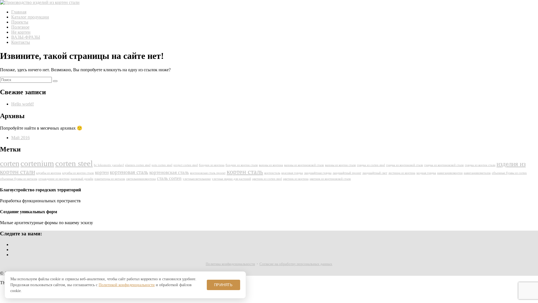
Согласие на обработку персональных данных (295, 264)
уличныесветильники (197, 178)
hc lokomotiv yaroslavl (109, 165)
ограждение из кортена (53, 178)
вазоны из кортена (271, 165)
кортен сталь (245, 171)
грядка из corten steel (371, 165)
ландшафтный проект (347, 173)
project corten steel (185, 165)
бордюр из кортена (211, 165)
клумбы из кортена (48, 173)
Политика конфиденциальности (230, 264)
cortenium (37, 163)
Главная (18, 12)
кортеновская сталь (169, 172)
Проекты (19, 22)
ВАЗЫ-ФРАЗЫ (25, 37)
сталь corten (169, 178)
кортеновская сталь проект (208, 173)
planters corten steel (137, 165)
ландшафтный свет (374, 173)
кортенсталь (272, 173)
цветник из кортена (296, 178)
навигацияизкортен (450, 173)
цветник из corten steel (267, 178)
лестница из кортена (401, 173)
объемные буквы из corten (509, 173)
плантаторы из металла (109, 178)
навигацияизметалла (477, 173)
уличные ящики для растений (231, 178)
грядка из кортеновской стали (444, 165)
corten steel (74, 163)
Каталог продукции (30, 17)
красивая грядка (292, 173)
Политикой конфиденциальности (127, 285)
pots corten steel (162, 165)
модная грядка (426, 173)
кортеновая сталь (129, 172)
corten (9, 163)
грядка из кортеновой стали (404, 165)
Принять (223, 285)
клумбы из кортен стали (78, 173)
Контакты (20, 42)
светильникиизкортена (141, 178)
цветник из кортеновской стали (330, 178)
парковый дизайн (82, 178)
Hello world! (22, 104)
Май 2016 (20, 137)
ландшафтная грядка (317, 173)
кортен (102, 172)
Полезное (20, 27)
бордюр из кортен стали (242, 165)
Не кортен (21, 32)
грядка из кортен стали (480, 165)
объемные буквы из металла (18, 178)
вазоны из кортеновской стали (304, 165)
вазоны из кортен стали (340, 165)
